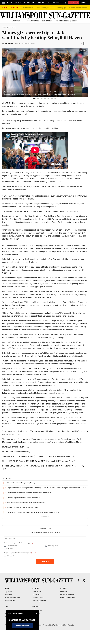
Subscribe (74, 3)
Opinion (40, 3)
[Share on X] (86, 43)
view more (44, 517)
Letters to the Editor (67, 595)
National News (10, 600)
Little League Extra (39, 600)
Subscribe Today (62, 21)
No (13, 556)
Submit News (47, 21)
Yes (7, 556)
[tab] (34, 98)
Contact (36, 607)
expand (82, 50)
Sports (18, 3)
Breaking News (53, 546)
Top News (8, 592)
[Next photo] (84, 72)
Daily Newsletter (11, 546)
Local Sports (9, 28)
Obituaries (29, 3)
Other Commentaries (67, 597)
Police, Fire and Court (12, 597)
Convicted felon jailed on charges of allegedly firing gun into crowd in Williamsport (55, 8)
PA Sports (36, 595)
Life (48, 3)
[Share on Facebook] (82, 43)
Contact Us (36, 619)
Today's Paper (33, 21)
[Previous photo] (6, 72)
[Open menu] (3, 2)
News (9, 3)
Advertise (35, 616)
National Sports (37, 597)
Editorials (63, 592)
